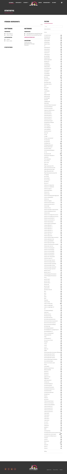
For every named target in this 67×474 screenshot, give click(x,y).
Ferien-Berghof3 (47, 127)
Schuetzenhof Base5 (48, 385)
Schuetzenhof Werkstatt (48, 392)
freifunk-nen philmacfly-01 (49, 218)
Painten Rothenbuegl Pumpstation (50, 359)
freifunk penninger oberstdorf (49, 268)
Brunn (45, 85)
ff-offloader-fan (47, 143)
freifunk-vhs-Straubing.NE (49, 251)
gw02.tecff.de (47, 287)
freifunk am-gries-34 (48, 258)
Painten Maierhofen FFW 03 (49, 357)
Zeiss (45, 442)
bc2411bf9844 (47, 73)
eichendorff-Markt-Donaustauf (50, 105)
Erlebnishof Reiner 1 (48, 113)
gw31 (45, 298)
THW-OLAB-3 (46, 415)
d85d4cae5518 (47, 96)
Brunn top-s (46, 87)
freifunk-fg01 (46, 206)
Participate (18, 2)
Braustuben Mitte (47, 82)
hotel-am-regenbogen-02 (49, 307)
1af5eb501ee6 (46, 42)
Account (54, 2)
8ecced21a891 (47, 56)
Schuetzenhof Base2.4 (48, 383)
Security (26, 2)
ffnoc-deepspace (47, 159)
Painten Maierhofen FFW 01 (49, 354)
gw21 (45, 294)
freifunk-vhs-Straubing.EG (49, 249)
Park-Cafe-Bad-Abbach (48, 361)
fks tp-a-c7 (46, 183)
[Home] (33, 3)
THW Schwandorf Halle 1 (49, 401)
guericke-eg (46, 284)
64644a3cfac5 (47, 49)
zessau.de (46, 444)
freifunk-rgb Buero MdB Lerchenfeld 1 (51, 237)
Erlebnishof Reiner (47, 112)
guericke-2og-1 (47, 281)
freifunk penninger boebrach (49, 260)
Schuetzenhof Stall (47, 390)
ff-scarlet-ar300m (47, 148)
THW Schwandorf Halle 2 (49, 402)
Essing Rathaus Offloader (49, 122)
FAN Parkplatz (47, 124)
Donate (40, 2)
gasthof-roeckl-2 (47, 272)
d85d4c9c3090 (47, 94)
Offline (45, 451)
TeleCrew (46, 397)
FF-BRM (45, 136)
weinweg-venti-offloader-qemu (50, 436)
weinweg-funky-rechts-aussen (50, 434)
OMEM (45, 350)
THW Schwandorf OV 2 (48, 408)
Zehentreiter (46, 441)
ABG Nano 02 (46, 61)
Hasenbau (46, 300)
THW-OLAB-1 (46, 413)
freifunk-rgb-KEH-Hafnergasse (50, 223)
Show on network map (29, 37)
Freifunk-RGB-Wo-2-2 (48, 230)
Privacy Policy (55, 469)
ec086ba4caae (47, 101)
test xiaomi (46, 399)
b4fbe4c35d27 (47, 66)
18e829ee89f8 (47, 40)
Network (11, 2)
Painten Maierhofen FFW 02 (49, 355)
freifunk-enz (46, 199)
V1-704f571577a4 (47, 35)
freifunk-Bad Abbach (48, 190)
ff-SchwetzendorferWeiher (49, 150)
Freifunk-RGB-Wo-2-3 (48, 232)
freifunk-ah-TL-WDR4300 (49, 186)
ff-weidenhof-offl (47, 153)
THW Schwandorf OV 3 (48, 409)
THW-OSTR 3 (46, 420)
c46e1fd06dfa (46, 91)
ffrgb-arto (46, 164)
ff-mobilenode (47, 141)
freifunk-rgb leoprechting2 (49, 242)
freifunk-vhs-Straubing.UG (49, 254)
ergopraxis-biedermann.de (49, 110)
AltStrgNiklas (46, 63)
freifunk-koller (47, 213)
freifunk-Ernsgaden (48, 200)
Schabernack (46, 382)
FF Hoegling (46, 174)
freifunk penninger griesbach (49, 261)
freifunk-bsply (47, 193)
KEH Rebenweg (47, 326)
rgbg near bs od (47, 376)
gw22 (45, 296)
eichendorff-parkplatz (48, 108)
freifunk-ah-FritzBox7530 (49, 185)
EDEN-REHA (46, 103)
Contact (61, 469)
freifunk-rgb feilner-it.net (49, 239)
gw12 (45, 293)
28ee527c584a (47, 44)
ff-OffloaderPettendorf (48, 145)
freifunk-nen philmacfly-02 (49, 220)
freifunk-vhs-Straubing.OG (49, 253)
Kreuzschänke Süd (47, 334)
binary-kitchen (47, 78)
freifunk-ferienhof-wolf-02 (49, 202)
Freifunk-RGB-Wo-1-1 (48, 225)
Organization (46, 2)
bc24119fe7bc (46, 71)
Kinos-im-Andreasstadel (48, 333)
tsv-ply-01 (46, 422)
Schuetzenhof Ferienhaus (49, 387)
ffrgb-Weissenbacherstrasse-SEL (50, 173)
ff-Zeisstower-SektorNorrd (49, 155)
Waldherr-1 (46, 427)
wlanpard (46, 437)
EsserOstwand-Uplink (48, 120)
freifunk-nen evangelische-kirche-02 (51, 216)
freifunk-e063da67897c (48, 197)
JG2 (44, 308)
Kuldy (45, 336)
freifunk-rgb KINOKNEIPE (49, 240)
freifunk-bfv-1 (46, 192)
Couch (45, 92)
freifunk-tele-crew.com (48, 246)
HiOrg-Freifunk (47, 301)
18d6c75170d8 (47, 38)
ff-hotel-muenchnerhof (48, 138)
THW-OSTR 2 (46, 418)
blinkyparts (46, 80)
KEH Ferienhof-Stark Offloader (50, 324)
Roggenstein (46, 378)
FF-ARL (45, 134)
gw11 (45, 291)
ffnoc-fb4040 (46, 160)
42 (44, 45)
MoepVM (46, 341)
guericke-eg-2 (47, 286)
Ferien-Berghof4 (47, 129)
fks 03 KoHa (46, 176)
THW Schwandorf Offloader (49, 404)
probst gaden (46, 366)
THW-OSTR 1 (46, 416)
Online (45, 32)
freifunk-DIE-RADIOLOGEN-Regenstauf (51, 195)
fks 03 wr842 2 (47, 179)
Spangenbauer (47, 394)
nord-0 (45, 343)
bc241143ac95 (47, 70)
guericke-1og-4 (47, 279)
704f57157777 (46, 52)
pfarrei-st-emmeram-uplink (49, 362)
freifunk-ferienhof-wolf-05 (49, 204)
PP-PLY (45, 364)
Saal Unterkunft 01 (47, 380)
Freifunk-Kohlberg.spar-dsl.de (50, 211)
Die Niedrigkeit (47, 98)
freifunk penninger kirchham (49, 265)
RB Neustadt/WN (47, 369)
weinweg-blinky (47, 430)
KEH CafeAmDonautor (48, 317)
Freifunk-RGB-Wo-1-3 (48, 226)
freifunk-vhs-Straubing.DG (49, 247)
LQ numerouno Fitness (48, 340)
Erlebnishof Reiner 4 (48, 118)
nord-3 (45, 345)
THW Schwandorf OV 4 (48, 411)
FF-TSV (45, 152)
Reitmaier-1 (46, 371)
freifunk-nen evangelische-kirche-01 (51, 214)
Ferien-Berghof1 (47, 125)
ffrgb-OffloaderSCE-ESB (48, 171)
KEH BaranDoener (47, 314)
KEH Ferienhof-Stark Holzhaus (50, 322)
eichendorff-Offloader (48, 106)
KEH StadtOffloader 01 (48, 331)
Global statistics (47, 29)
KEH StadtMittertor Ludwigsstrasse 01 (51, 329)
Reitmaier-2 (46, 373)
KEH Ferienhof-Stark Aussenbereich (51, 321)
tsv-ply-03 (46, 423)
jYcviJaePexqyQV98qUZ (48, 310)
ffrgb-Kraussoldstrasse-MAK (49, 167)
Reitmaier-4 (46, 375)
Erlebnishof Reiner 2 (48, 115)
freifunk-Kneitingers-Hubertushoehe (51, 209)
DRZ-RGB (46, 99)
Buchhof (45, 89)
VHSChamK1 (46, 425)
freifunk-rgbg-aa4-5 (48, 233)
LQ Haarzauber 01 (47, 338)
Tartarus (45, 395)
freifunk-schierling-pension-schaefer (51, 244)
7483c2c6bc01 (47, 54)
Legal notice (49, 469)
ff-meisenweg (47, 139)
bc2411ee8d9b (47, 75)
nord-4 (45, 347)
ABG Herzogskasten (48, 59)
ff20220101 (46, 157)
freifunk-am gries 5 (48, 188)
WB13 (45, 429)
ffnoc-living (46, 162)
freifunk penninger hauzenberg (50, 263)
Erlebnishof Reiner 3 (48, 117)
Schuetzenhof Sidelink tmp (49, 389)
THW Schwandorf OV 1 (48, 406)
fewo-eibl (46, 132)
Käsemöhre (46, 312)
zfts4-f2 (45, 446)
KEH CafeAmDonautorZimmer (49, 319)
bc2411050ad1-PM (47, 68)
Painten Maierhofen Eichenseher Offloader (52, 352)
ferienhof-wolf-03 (47, 131)
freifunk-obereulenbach (48, 221)
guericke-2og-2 (47, 282)
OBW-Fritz (46, 348)
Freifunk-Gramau (47, 207)
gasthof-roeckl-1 (47, 270)
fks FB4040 (46, 181)
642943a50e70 (47, 47)
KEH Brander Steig (47, 315)
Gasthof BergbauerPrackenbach (50, 273)
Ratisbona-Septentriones (49, 368)
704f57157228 (47, 51)
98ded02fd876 (47, 58)
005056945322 (47, 37)
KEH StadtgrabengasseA (48, 328)
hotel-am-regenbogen (48, 305)
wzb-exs (45, 439)
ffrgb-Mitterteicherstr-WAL (49, 169)
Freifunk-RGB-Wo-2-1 (48, 228)
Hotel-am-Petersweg (48, 303)
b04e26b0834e (47, 64)
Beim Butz (46, 77)
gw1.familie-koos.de (48, 289)
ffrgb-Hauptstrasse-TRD (48, 166)
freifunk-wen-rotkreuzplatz (49, 256)
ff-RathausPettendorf (48, 146)
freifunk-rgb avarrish (48, 235)
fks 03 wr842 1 (47, 178)
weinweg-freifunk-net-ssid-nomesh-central (52, 432)
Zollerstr (46, 448)
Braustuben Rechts (47, 84)
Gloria (45, 277)
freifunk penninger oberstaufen (50, 267)
